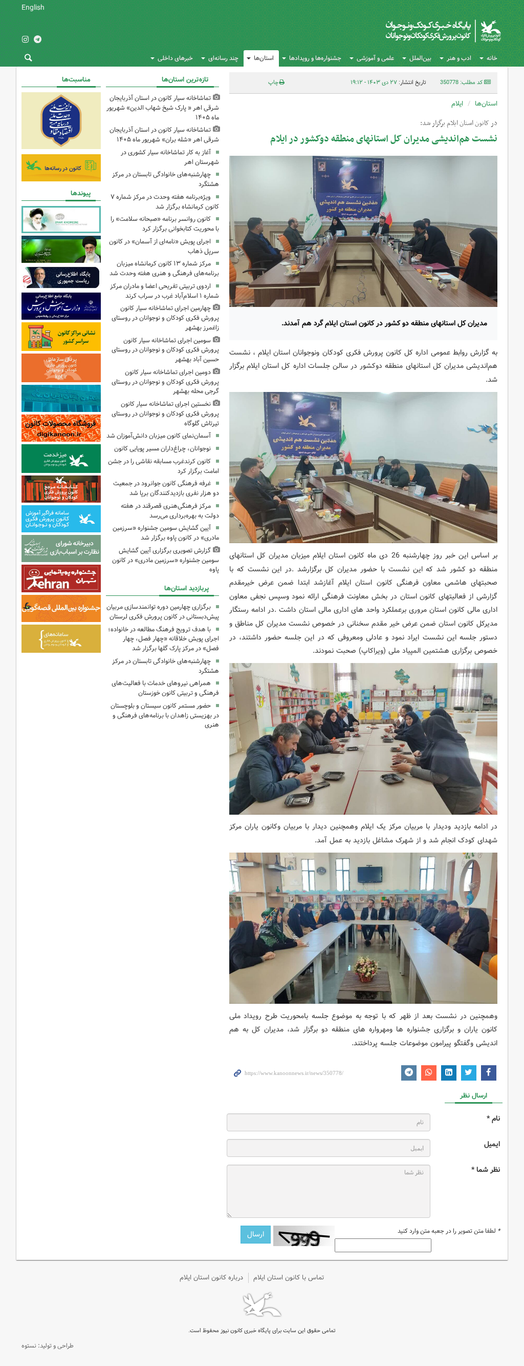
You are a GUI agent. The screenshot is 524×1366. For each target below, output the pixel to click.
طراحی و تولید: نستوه (47, 1346)
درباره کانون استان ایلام (211, 1277)
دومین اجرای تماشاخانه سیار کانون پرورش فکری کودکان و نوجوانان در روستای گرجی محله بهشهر (165, 382)
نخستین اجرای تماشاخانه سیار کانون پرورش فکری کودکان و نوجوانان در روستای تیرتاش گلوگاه (165, 413)
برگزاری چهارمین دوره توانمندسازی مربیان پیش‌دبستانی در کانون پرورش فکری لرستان (162, 612)
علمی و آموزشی (375, 58)
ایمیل (492, 1144)
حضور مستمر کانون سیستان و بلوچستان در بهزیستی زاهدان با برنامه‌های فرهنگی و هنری (165, 715)
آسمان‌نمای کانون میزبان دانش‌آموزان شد (158, 436)
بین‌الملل (420, 58)
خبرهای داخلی (175, 58)
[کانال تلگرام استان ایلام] (37, 40)
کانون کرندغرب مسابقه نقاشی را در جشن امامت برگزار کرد (163, 466)
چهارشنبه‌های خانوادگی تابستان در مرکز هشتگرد (165, 179)
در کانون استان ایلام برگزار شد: (458, 123)
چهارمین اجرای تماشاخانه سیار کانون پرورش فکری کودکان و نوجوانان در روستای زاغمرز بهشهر (165, 318)
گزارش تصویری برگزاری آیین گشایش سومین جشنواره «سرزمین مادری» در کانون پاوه (165, 560)
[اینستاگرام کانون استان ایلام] (25, 40)
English (33, 7)
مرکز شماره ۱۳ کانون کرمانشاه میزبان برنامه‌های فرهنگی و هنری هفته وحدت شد (164, 268)
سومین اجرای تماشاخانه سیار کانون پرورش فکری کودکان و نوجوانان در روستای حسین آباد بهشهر (165, 350)
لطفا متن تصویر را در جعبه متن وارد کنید (449, 1231)
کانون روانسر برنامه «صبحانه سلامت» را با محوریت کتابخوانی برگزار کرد (165, 224)
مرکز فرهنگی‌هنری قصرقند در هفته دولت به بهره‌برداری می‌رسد (170, 511)
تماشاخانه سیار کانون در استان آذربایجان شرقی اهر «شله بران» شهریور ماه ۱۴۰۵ (164, 134)
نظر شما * (485, 1170)
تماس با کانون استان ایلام (288, 1277)
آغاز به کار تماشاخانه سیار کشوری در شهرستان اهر (170, 157)
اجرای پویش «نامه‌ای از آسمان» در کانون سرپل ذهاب (164, 246)
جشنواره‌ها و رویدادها (315, 58)
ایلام (457, 103)
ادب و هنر (459, 58)
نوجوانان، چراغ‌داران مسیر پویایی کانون (162, 448)
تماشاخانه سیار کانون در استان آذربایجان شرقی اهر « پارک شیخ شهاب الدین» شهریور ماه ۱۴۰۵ (162, 107)
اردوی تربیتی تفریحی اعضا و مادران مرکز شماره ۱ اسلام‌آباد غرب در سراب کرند (164, 291)
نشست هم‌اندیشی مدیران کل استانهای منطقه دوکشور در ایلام (383, 139)
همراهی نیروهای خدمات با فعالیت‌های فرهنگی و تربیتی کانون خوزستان (165, 688)
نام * (493, 1118)
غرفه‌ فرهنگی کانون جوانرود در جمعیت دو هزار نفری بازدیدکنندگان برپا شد (166, 488)
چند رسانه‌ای (223, 58)
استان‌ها (264, 58)
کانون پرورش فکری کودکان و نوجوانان (404, 30)
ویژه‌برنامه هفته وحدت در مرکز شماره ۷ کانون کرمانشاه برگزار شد (165, 202)
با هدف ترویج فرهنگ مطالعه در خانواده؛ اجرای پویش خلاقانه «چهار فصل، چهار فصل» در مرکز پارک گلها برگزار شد (163, 639)
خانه (492, 58)
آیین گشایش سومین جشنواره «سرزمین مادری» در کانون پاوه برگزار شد (166, 533)
